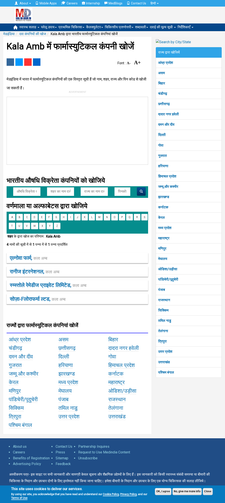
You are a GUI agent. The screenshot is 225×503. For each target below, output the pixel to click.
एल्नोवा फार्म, (28, 258)
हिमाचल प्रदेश (167, 176)
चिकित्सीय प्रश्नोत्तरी (118, 27)
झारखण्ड (163, 197)
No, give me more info (187, 491)
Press (60, 452)
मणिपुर (162, 248)
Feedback (63, 464)
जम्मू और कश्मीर (168, 186)
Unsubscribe (88, 458)
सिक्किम (163, 310)
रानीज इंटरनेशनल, (34, 272)
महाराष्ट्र (163, 238)
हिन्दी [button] (153, 3)
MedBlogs (115, 3)
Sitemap (62, 458)
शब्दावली (140, 27)
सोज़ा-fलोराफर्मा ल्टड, (37, 299)
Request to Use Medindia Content (104, 452)
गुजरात (162, 156)
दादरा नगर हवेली (168, 114)
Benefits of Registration (31, 458)
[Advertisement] (73, 130)
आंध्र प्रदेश (165, 63)
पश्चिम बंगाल (166, 372)
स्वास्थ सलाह (28, 27)
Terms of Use (19, 497)
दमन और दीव (166, 124)
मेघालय (162, 259)
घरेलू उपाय (47, 27)
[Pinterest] (28, 62)
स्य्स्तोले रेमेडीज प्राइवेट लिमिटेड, (48, 285)
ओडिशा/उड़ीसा (167, 269)
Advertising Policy (27, 464)
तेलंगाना (163, 331)
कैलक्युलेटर (93, 27)
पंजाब (161, 290)
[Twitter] (19, 62)
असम (161, 73)
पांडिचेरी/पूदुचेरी (168, 279)
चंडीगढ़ (162, 93)
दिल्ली (162, 135)
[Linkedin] (36, 62)
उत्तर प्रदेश (165, 351)
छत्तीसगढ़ (164, 104)
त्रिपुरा (162, 341)
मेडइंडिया (9, 34)
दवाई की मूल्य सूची (162, 27)
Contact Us (138, 3)
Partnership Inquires (93, 446)
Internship (93, 3)
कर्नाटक (163, 207)
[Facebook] (10, 62)
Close (207, 491)
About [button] (24, 3)
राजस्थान (164, 300)
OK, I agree (163, 491)
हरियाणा (163, 166)
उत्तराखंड (164, 362)
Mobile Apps (48, 3)
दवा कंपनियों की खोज (32, 34)
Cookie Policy (111, 494)
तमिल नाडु (164, 321)
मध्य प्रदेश (164, 228)
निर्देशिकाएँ (184, 27)
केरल (161, 217)
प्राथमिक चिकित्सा (70, 27)
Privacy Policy (128, 494)
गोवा (160, 145)
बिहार (161, 83)
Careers (72, 3)
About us (20, 446)
